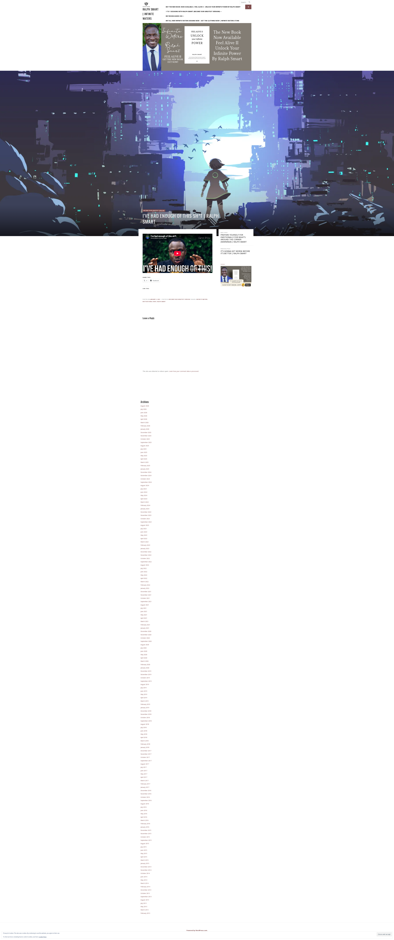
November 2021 (146, 595)
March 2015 (144, 860)
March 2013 (144, 910)
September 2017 (146, 761)
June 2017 (144, 771)
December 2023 (146, 512)
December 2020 (146, 631)
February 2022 (145, 585)
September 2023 (146, 522)
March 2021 (144, 621)
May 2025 (144, 456)
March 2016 (144, 820)
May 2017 (144, 774)
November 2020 (146, 635)
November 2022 (146, 555)
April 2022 (144, 578)
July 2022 (144, 568)
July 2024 (144, 489)
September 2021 (146, 601)
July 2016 (144, 807)
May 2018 (144, 734)
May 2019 (144, 694)
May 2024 (144, 495)
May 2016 (144, 814)
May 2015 (144, 853)
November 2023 (146, 515)
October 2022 (145, 558)
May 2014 (144, 880)
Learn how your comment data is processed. (184, 371)
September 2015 (146, 840)
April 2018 (144, 737)
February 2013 (145, 913)
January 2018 (145, 747)
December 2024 (146, 472)
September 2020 (146, 641)
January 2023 (145, 548)
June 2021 (144, 611)
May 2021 (144, 615)
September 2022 (146, 562)
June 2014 (144, 877)
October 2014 (145, 873)
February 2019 (145, 704)
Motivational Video (149, 301)
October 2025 (145, 439)
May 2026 (144, 416)
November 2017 (146, 754)
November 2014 (146, 870)
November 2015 (146, 834)
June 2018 (144, 731)
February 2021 (145, 625)
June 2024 (144, 492)
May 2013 (144, 907)
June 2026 (144, 413)
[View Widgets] (248, 7)
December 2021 (146, 591)
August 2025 (145, 446)
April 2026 (144, 419)
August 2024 (145, 485)
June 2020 (144, 651)
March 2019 (144, 701)
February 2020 (145, 664)
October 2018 (145, 717)
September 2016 (146, 800)
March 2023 (144, 542)
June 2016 (144, 810)
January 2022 (145, 588)
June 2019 (144, 691)
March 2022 (144, 582)
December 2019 (146, 671)
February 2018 (145, 744)
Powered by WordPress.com (197, 930)
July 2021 (144, 608)
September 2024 (146, 482)
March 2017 (144, 781)
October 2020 (145, 638)
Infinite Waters (202, 299)
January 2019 (145, 708)
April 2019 (144, 698)
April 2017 (144, 777)
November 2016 (146, 794)
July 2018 (144, 727)
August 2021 (145, 605)
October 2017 (145, 757)
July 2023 (144, 529)
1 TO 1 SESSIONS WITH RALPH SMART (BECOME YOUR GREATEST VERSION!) (193, 11)
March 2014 (144, 883)
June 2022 (144, 572)
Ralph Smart (161, 301)
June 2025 (144, 452)
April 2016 (144, 817)
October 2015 (145, 837)
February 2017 (145, 784)
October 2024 (145, 479)
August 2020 (145, 645)
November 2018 (146, 714)
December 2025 (146, 432)
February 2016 (145, 824)
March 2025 (144, 462)
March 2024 (144, 502)
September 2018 (146, 721)
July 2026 (144, 409)
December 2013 (146, 890)
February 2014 (145, 887)
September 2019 (146, 681)
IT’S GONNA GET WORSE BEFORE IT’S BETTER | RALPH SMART (235, 251)
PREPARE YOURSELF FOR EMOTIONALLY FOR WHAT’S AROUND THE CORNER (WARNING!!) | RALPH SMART (234, 237)
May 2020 (144, 655)
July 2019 (144, 688)
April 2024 (144, 499)
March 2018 (144, 741)
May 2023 (144, 535)
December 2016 (146, 790)
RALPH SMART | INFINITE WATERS (151, 14)
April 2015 (144, 857)
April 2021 (144, 618)
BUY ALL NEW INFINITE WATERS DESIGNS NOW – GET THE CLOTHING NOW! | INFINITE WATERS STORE (202, 21)
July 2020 (144, 648)
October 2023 (145, 519)
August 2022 (145, 565)
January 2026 (145, 429)
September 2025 (146, 442)
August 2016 (145, 804)
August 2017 (145, 764)
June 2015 (144, 850)
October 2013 (145, 893)
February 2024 (145, 505)
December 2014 (146, 867)
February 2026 (145, 426)
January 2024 (145, 509)
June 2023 (144, 532)
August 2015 (145, 843)
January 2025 (145, 469)
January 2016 (145, 827)
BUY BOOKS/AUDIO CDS (174, 16)
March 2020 (144, 661)
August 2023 (145, 525)
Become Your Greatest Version (153, 210)
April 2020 (144, 658)
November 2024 (146, 475)
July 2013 (144, 903)
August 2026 (145, 406)
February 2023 (145, 545)
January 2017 (145, 787)
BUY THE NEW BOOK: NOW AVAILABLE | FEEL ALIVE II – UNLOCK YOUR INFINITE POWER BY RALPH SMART (203, 7)
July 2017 (144, 767)
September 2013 (146, 897)
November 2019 (146, 674)
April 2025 (144, 459)
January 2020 (145, 668)
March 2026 (144, 422)
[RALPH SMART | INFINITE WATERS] (197, 47)
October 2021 (145, 598)
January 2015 (145, 863)
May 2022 (144, 575)
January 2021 (145, 628)
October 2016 (145, 797)
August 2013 (145, 900)
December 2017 (146, 751)
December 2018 (146, 711)
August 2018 (145, 724)
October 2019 (145, 678)
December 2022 (146, 552)
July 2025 (144, 449)
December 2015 (146, 830)
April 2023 (144, 539)
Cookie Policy (42, 937)
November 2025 (146, 436)
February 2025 (145, 466)
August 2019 (145, 684)
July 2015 (144, 847)
